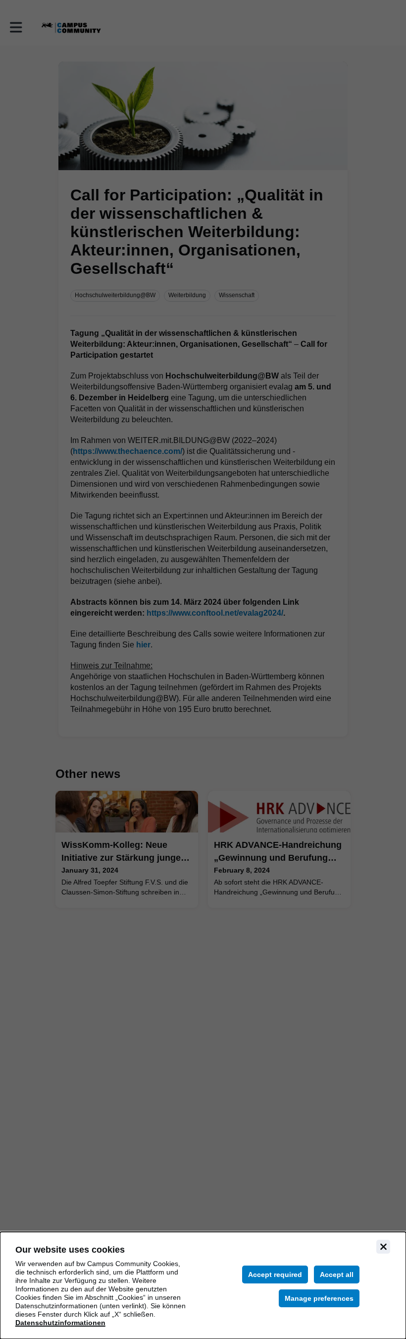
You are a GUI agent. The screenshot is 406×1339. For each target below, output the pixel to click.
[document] (203, 1285)
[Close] (383, 1247)
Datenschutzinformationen (60, 1323)
